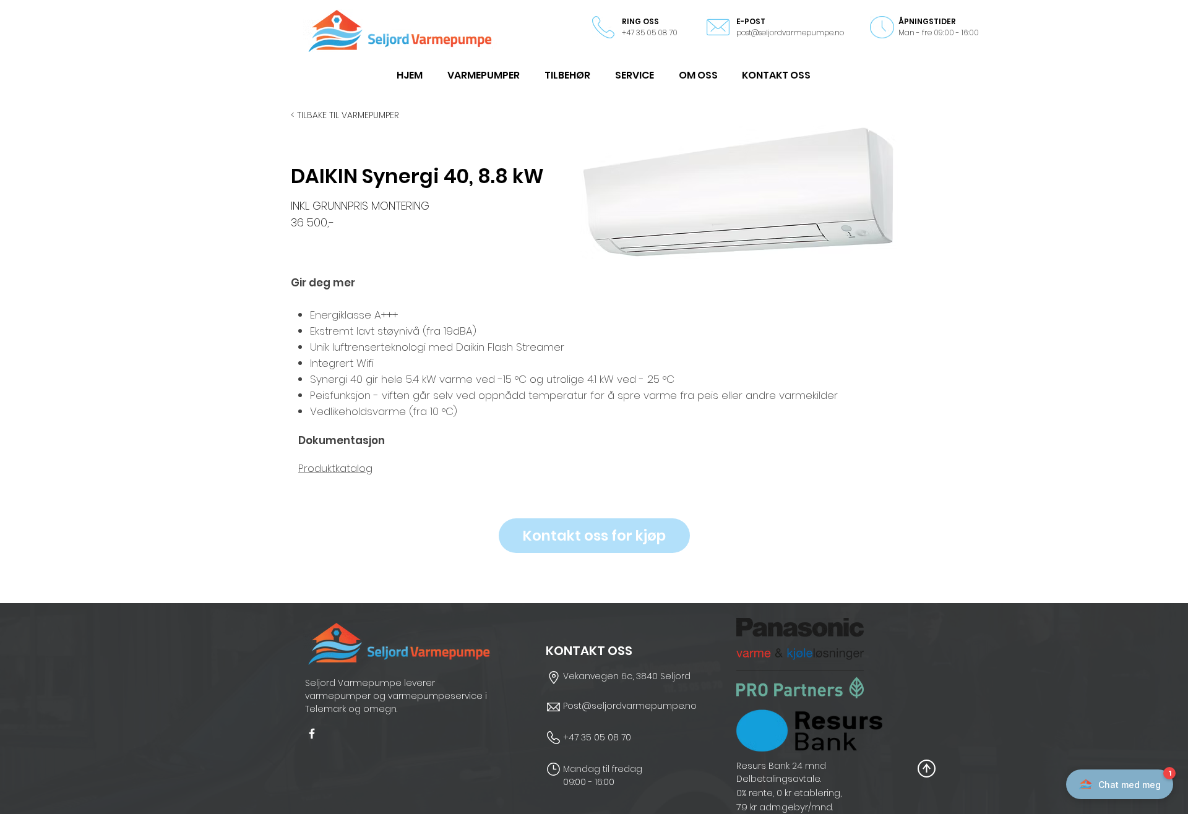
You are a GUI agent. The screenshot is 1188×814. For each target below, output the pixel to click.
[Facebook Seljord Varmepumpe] (312, 733)
